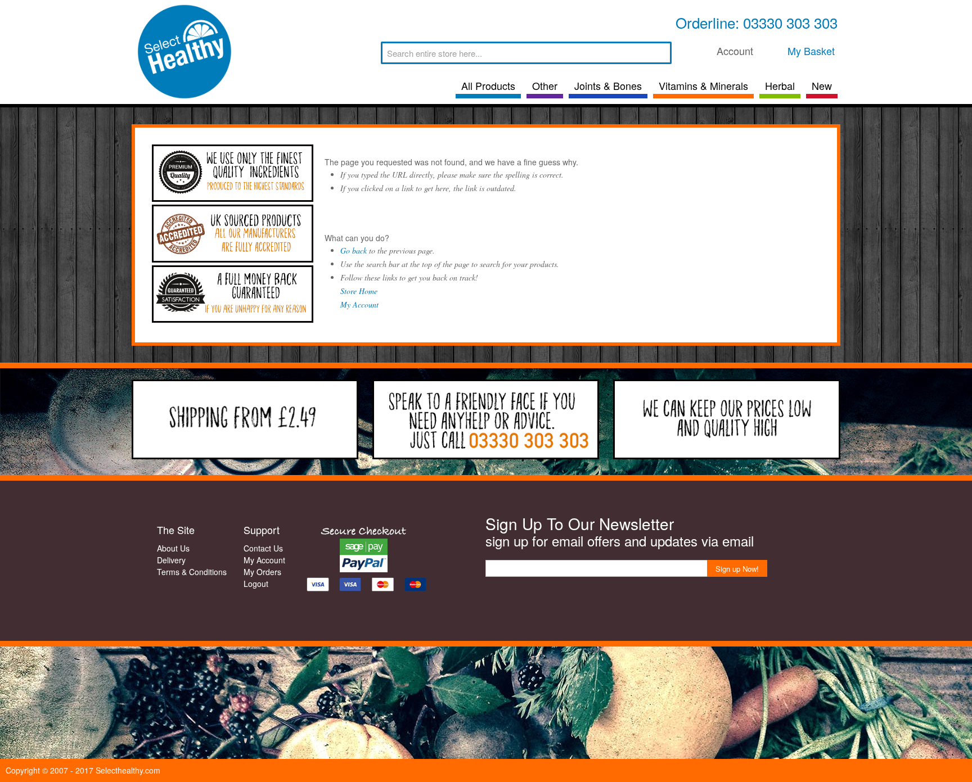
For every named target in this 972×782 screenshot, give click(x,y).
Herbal (780, 85)
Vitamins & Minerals (703, 85)
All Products (488, 85)
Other (544, 85)
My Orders (262, 571)
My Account (359, 304)
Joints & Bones (608, 85)
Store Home (358, 291)
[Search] (660, 53)
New (822, 85)
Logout (256, 583)
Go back (353, 250)
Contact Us (263, 548)
